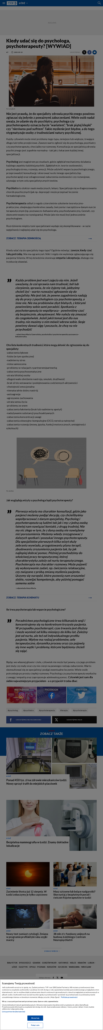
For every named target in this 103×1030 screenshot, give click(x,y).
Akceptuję (35, 1018)
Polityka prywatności (69, 997)
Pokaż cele (35, 1025)
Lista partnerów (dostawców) (13, 1012)
